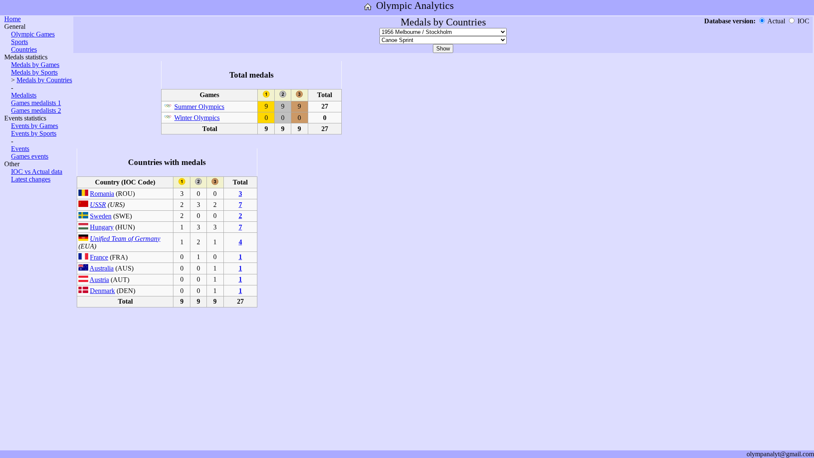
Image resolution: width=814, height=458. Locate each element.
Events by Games (34, 125)
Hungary (102, 227)
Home (12, 18)
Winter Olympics (197, 117)
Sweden (101, 216)
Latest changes (30, 179)
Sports (19, 41)
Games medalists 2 (36, 110)
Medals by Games (35, 64)
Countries (24, 49)
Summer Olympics (199, 106)
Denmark (102, 290)
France (99, 257)
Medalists (23, 95)
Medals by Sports (34, 72)
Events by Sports (33, 133)
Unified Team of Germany (125, 238)
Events (20, 148)
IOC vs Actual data (36, 171)
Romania (102, 193)
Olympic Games (33, 34)
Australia (101, 268)
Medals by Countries (44, 80)
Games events (29, 156)
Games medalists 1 (36, 102)
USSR (98, 204)
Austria (99, 279)
